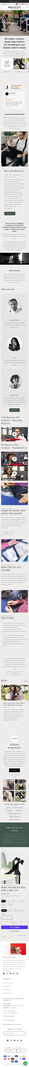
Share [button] (4, 936)
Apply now (14, 770)
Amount (3, 913)
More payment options (14, 930)
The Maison (10, 213)
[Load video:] (14, 434)
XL (23, 901)
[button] (2, 7)
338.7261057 (11, 1020)
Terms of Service (7, 993)
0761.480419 (11, 1016)
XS (3, 901)
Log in (14, 776)
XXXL (10, 904)
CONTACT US (7, 533)
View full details (22, 935)
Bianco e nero (18, 910)
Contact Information (8, 983)
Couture (5, 72)
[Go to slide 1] (13, 110)
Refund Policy (6, 989)
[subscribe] (24, 841)
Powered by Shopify (21, 1064)
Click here (14, 410)
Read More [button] (7, 107)
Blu (10, 910)
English (20, 1050)
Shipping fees (8, 895)
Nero (4, 910)
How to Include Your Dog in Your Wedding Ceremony (14, 704)
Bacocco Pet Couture (12, 1064)
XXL (4, 904)
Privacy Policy (6, 986)
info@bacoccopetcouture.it (13, 1024)
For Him (17, 72)
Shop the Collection (18, 28)
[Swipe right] (18, 78)
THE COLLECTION (14, 673)
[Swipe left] (11, 78)
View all (26, 681)
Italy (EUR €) (9, 1050)
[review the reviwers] (6, 97)
